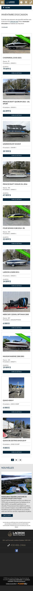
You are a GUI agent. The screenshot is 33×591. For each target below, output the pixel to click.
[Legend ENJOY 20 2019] (16, 131)
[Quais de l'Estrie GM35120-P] (16, 428)
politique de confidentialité (15, 579)
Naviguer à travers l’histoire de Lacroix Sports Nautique (14, 497)
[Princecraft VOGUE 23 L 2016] (16, 171)
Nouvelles (7, 468)
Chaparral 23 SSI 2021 (12, 58)
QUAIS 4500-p (8, 400)
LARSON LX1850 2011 (11, 272)
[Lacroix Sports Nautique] (12, 2)
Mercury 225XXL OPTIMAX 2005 (16, 314)
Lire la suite (4, 27)
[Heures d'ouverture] (21, 2)
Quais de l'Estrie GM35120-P (14, 441)
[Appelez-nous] (30, 2)
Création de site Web (11, 583)
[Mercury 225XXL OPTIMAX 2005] (16, 301)
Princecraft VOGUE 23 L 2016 (15, 184)
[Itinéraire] (26, 2)
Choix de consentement (19, 581)
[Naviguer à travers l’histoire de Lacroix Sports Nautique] (16, 483)
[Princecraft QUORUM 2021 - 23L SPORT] (16, 89)
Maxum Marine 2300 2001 (13, 356)
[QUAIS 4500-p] (16, 387)
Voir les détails (16, 73)
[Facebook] (16, 550)
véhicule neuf (14, 21)
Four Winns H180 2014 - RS (14, 228)
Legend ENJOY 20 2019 (12, 144)
